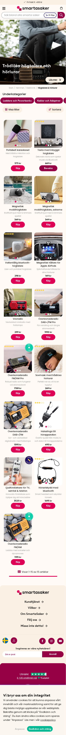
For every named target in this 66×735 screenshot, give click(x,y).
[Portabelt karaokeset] (18, 134)
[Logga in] (12, 641)
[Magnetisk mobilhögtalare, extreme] (48, 190)
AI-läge (51, 15)
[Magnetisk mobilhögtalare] (18, 190)
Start (11, 88)
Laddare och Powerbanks (17, 100)
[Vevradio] (18, 303)
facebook (41, 641)
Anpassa (20, 729)
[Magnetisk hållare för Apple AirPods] (48, 246)
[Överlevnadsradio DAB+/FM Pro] (48, 303)
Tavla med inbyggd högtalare (48, 152)
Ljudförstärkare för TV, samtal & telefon (18, 489)
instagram (50, 641)
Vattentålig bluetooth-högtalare (17, 264)
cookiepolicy (48, 720)
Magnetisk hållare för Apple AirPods (48, 264)
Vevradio (18, 319)
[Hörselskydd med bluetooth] (48, 471)
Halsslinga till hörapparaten (48, 433)
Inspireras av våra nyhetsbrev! (33, 648)
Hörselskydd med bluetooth (48, 489)
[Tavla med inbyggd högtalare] (48, 134)
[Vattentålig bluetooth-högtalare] (18, 246)
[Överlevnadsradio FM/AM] (18, 528)
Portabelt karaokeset (17, 150)
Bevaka (48, 168)
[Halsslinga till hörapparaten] (48, 415)
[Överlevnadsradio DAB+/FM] (18, 415)
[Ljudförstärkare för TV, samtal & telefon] (18, 471)
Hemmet (20, 88)
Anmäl (53, 654)
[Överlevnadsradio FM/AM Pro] (18, 359)
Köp (18, 168)
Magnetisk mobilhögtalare (18, 208)
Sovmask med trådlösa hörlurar (48, 377)
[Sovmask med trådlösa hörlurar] (48, 359)
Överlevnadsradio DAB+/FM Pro (48, 320)
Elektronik (30, 88)
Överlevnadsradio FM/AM (18, 545)
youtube (59, 641)
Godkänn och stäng (40, 729)
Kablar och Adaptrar (48, 100)
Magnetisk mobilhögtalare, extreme (48, 208)
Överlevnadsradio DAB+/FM (18, 433)
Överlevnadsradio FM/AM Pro (18, 377)
